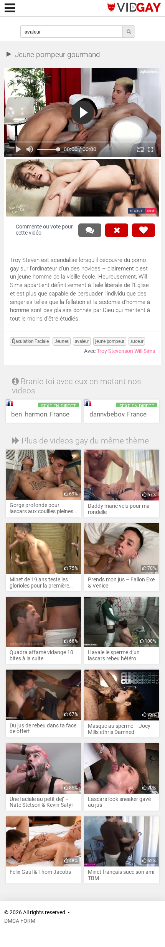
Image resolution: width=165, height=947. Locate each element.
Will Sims (144, 351)
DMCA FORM (19, 921)
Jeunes (61, 341)
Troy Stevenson (115, 351)
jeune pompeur (109, 341)
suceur (137, 341)
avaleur (82, 341)
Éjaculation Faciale (30, 341)
